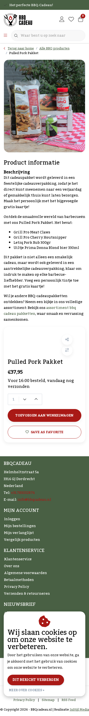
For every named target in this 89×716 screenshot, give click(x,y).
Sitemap (48, 700)
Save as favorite (47, 432)
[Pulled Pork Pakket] (44, 106)
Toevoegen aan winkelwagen (44, 415)
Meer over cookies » (26, 690)
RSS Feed (69, 700)
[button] (67, 340)
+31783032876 (23, 492)
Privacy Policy (24, 700)
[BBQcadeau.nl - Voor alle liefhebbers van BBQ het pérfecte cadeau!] (18, 20)
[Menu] (5, 36)
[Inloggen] (62, 20)
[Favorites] (71, 20)
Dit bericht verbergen (36, 679)
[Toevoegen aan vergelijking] (67, 350)
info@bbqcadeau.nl (34, 499)
